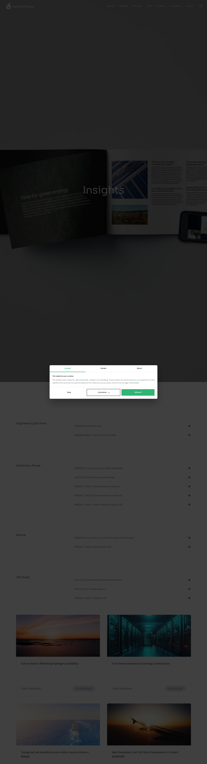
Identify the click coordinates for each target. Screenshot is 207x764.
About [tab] (139, 368)
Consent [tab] (67, 368)
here (137, 383)
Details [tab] (103, 368)
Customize (102, 392)
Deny (69, 392)
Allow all (138, 392)
